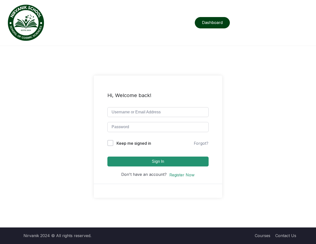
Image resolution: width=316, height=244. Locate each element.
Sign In (158, 161)
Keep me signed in (134, 143)
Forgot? (201, 143)
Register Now (182, 174)
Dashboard (212, 22)
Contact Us (285, 235)
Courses (262, 235)
